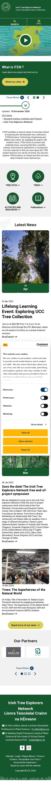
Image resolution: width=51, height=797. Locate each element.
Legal (17, 756)
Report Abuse (28, 756)
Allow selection (26, 441)
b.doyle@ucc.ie (37, 739)
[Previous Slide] (28, 97)
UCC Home (7, 115)
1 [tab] (34, 97)
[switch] (44, 398)
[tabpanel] (25, 56)
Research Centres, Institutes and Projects (23, 119)
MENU (39, 24)
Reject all (25, 450)
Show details (37, 424)
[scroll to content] (25, 105)
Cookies (13, 759)
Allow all (25, 433)
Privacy (40, 756)
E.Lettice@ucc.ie (40, 729)
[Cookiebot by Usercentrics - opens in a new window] (36, 345)
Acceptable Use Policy (29, 759)
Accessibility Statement (24, 762)
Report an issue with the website (25, 765)
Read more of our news (24, 625)
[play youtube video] (25, 40)
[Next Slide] (44, 97)
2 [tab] (38, 97)
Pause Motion (12, 97)
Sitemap (9, 756)
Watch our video (13, 82)
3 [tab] (29, 674)
